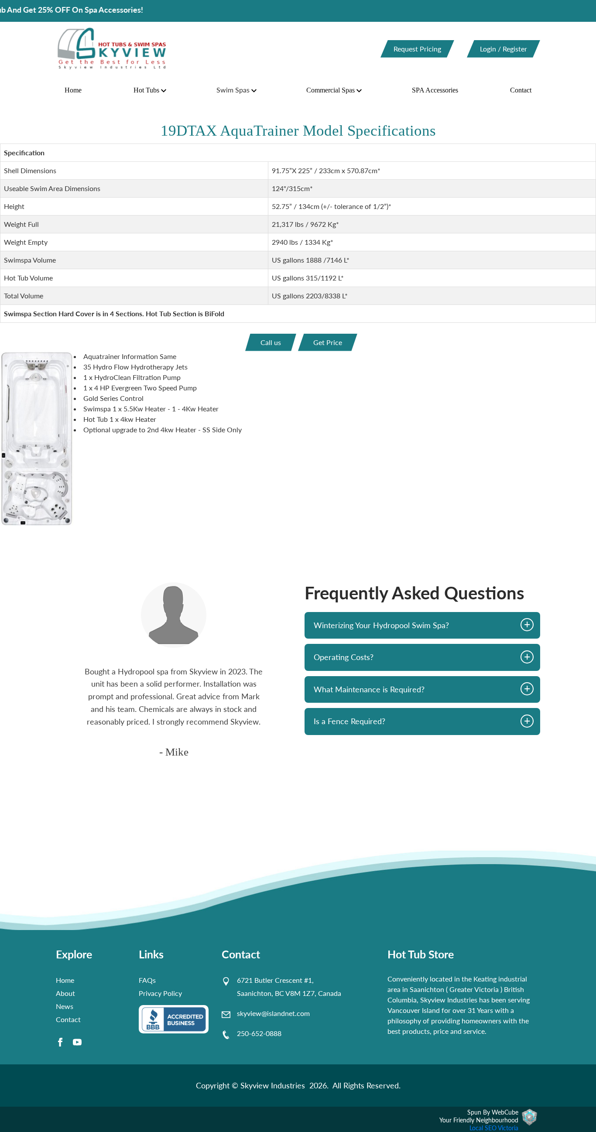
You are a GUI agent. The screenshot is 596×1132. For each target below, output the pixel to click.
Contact (520, 90)
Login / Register (503, 48)
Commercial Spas (330, 90)
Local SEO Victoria (493, 1128)
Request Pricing (417, 48)
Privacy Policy (160, 993)
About (65, 993)
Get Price (327, 342)
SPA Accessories (435, 90)
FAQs (147, 980)
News (64, 1006)
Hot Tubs (146, 90)
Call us (270, 342)
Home (73, 90)
